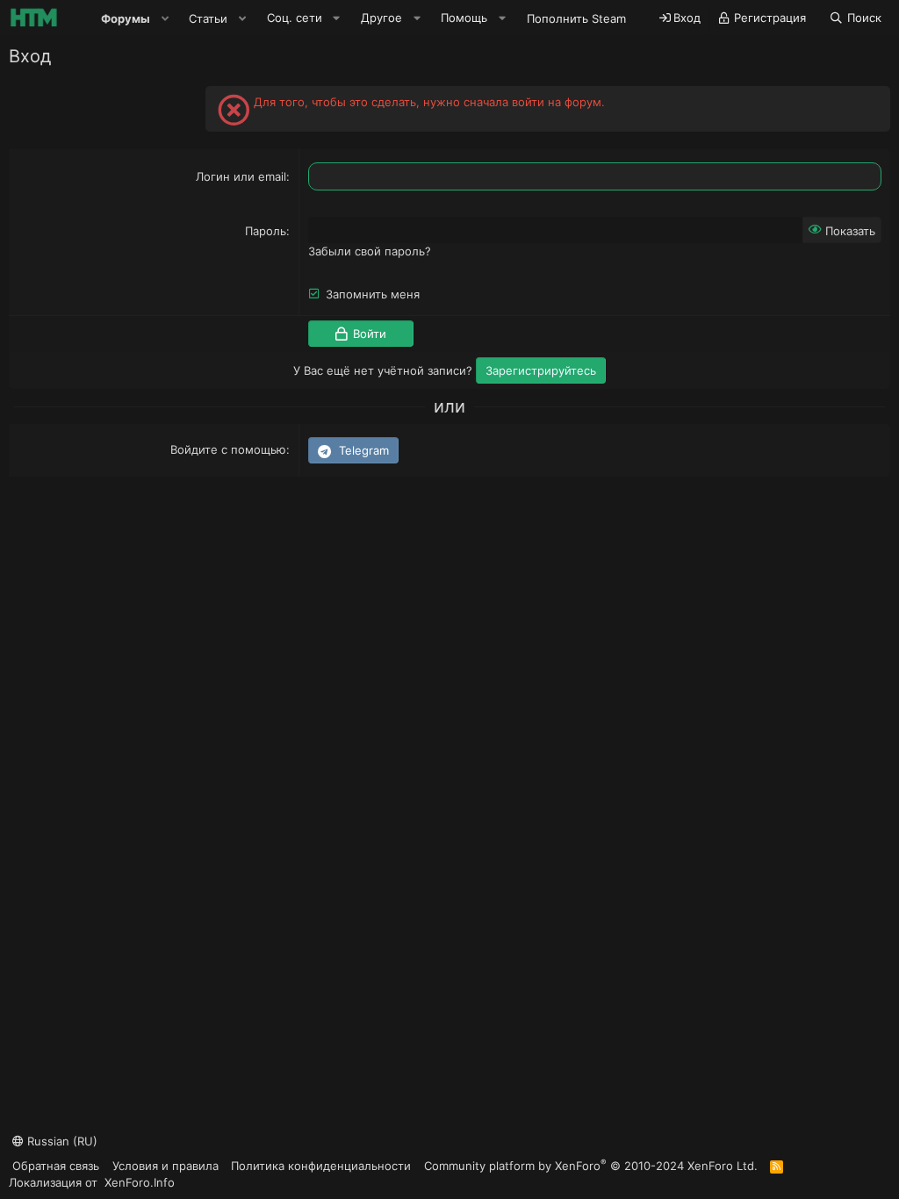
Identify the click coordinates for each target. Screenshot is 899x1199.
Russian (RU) (60, 1141)
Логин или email (241, 176)
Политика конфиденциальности (321, 1166)
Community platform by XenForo (591, 1165)
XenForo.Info (139, 1182)
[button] (165, 18)
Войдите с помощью (228, 449)
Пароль (265, 231)
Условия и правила (165, 1166)
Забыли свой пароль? (369, 251)
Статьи (208, 18)
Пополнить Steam (576, 18)
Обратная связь (55, 1166)
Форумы (125, 18)
